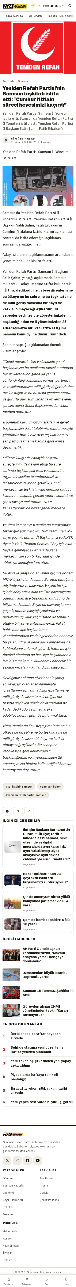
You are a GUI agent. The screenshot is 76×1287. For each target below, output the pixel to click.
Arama (44, 1185)
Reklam (7, 1260)
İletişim (7, 1253)
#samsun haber (50, 786)
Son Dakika (47, 1178)
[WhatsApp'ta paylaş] (7, 811)
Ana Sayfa (9, 81)
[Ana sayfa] (15, 5)
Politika (7, 1207)
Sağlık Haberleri (13, 1200)
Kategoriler (27, 1280)
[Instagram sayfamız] (17, 1160)
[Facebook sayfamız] (27, 1160)
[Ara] (69, 5)
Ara (46, 1280)
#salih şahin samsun (19, 786)
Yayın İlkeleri (11, 1246)
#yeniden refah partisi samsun (25, 795)
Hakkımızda (10, 1231)
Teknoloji (8, 1214)
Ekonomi (8, 1193)
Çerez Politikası (50, 1200)
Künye (7, 1238)
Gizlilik (44, 1193)
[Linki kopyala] (29, 811)
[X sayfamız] (7, 1160)
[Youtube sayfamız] (37, 1160)
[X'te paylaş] (18, 811)
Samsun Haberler (14, 1185)
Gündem (36, 16)
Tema (66, 1280)
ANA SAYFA (14, 16)
